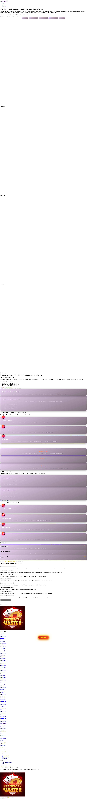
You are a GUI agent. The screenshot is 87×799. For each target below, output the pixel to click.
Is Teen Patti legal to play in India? (6, 578)
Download (43, 637)
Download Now (3, 15)
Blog (3, 763)
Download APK (4, 798)
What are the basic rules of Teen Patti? (6, 570)
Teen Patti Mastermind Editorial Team (10, 561)
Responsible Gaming (5, 757)
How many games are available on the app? (7, 587)
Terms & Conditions (5, 755)
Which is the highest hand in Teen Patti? (7, 574)
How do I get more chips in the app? (6, 591)
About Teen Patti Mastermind (7, 762)
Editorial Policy (4, 758)
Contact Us (4, 751)
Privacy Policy (4, 756)
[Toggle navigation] (7, 1)
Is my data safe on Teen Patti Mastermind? (7, 595)
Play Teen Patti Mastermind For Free (6, 387)
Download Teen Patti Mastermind (5, 500)
